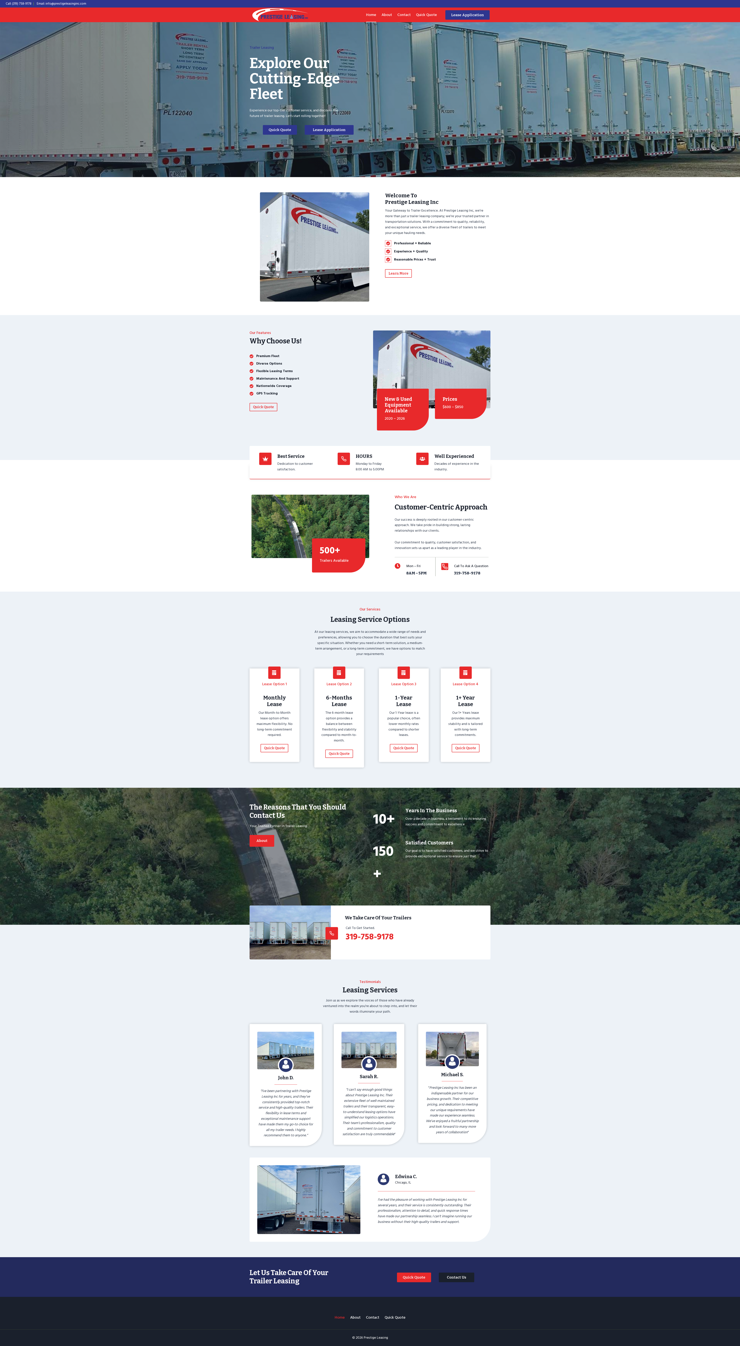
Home (371, 15)
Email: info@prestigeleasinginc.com (61, 3)
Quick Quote (426, 15)
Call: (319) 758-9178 (18, 3)
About (387, 15)
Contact (404, 15)
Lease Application (467, 15)
